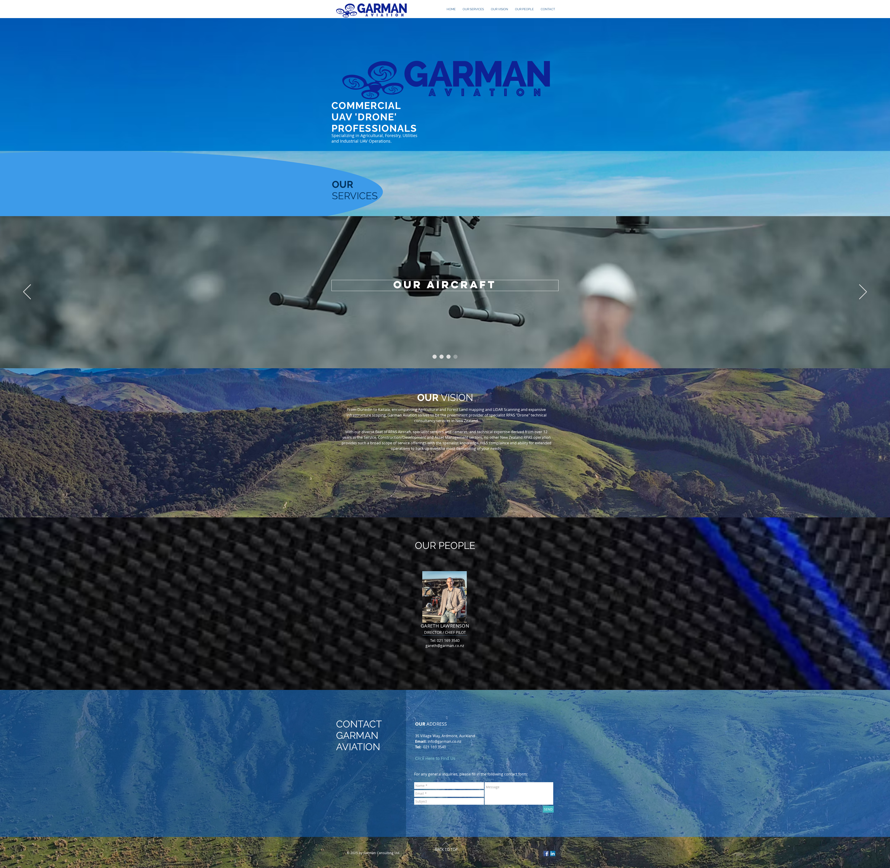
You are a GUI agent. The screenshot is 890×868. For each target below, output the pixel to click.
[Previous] (27, 292)
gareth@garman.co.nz (445, 645)
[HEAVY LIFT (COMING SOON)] (448, 357)
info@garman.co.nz (444, 741)
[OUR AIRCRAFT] (455, 357)
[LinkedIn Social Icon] (552, 853)
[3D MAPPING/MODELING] (441, 357)
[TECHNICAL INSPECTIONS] (434, 357)
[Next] (863, 292)
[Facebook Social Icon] (546, 853)
